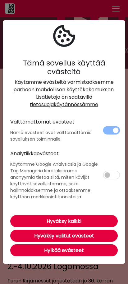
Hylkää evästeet (64, 250)
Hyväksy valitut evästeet (64, 235)
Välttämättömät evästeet (42, 121)
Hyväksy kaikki (64, 221)
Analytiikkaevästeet (34, 153)
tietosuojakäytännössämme (64, 104)
